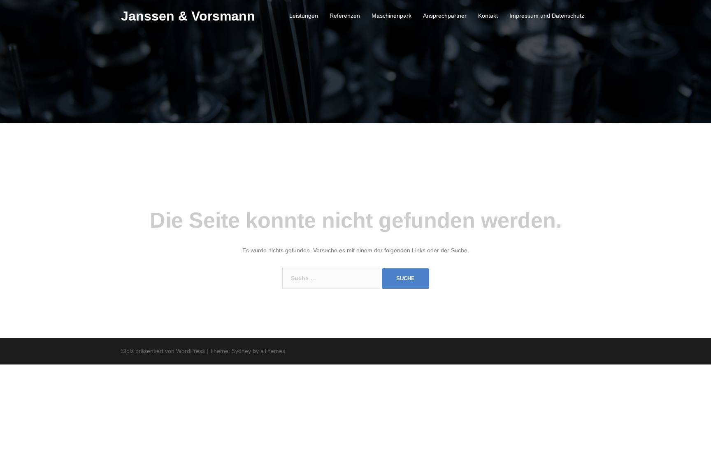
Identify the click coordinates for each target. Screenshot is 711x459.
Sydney (241, 351)
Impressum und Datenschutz (546, 15)
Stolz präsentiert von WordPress (163, 351)
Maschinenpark (391, 15)
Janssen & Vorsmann (188, 16)
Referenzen (345, 15)
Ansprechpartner (445, 15)
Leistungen (303, 15)
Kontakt (488, 15)
